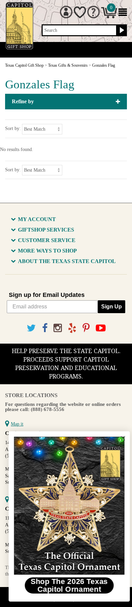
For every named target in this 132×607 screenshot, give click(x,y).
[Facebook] (45, 328)
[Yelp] (72, 328)
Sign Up (111, 306)
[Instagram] (57, 328)
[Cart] (109, 16)
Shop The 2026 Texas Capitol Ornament (66, 585)
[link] (66, 506)
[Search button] (121, 30)
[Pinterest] (86, 328)
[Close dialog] (120, 438)
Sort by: (13, 128)
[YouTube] (100, 328)
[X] (31, 328)
